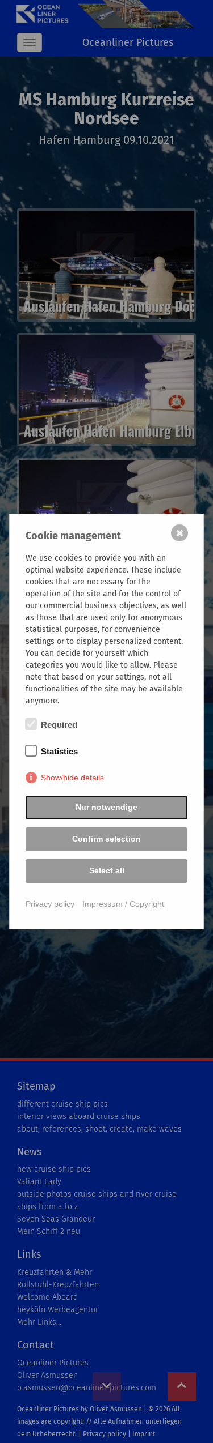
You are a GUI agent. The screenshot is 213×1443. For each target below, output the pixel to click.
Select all (106, 870)
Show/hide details (72, 777)
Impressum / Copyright (123, 903)
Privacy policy (50, 903)
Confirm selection (106, 838)
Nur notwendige (106, 807)
